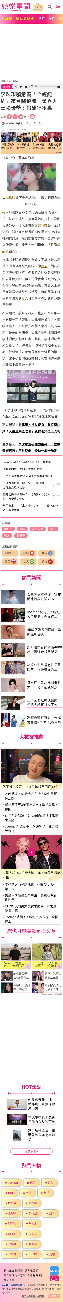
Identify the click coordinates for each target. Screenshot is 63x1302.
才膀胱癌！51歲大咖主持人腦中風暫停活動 (31, 796)
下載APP (9, 553)
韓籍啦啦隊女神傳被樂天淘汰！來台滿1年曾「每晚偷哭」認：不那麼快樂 (7, 146)
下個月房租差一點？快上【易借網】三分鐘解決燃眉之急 (26, 485)
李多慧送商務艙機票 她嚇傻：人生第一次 (31, 887)
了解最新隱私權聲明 (34, 1296)
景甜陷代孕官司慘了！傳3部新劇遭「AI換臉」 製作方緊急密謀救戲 (53, 988)
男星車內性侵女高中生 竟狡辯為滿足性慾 (31, 898)
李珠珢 (10, 197)
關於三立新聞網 (13, 1270)
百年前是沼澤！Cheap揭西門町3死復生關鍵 (31, 818)
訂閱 (26, 553)
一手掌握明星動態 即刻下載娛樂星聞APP (28, 476)
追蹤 (7, 561)
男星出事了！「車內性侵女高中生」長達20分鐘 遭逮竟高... (30, 508)
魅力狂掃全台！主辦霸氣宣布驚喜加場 (41, 1135)
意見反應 (9, 1280)
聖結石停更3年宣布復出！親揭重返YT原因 (32, 807)
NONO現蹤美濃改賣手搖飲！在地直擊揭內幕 (31, 908)
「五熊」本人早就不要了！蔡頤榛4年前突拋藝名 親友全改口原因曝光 (47, 965)
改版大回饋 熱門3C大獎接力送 (22, 469)
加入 (44, 553)
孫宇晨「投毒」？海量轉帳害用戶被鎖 (30, 787)
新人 (25, 298)
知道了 (55, 1296)
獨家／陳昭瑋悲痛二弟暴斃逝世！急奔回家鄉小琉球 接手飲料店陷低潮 (53, 976)
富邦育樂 (41, 225)
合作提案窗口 (35, 1275)
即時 (41, 18)
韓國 (5, 212)
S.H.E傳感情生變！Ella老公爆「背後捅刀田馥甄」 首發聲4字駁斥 (23, 146)
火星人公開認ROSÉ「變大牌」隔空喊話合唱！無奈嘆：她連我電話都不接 (54, 146)
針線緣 (7, 18)
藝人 (44, 266)
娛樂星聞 (5, 81)
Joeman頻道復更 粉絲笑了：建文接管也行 (31, 829)
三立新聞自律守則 (15, 1275)
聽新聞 (6, 86)
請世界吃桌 (25, 18)
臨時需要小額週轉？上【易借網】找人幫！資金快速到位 (26, 496)
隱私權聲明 (31, 1270)
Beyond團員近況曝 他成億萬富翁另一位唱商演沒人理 (39, 146)
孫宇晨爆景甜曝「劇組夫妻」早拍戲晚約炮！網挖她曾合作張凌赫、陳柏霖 (21, 988)
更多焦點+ (31, 1151)
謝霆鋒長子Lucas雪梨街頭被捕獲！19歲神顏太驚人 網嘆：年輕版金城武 (22, 976)
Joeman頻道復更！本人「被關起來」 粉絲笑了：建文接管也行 (16, 965)
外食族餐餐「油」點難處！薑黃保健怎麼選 (41, 1104)
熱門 (52, 18)
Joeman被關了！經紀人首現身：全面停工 (28, 462)
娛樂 (15, 81)
